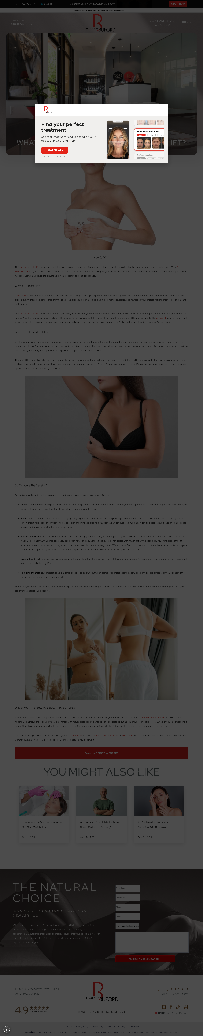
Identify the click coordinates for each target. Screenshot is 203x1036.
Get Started (56, 150)
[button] (6, 1029)
